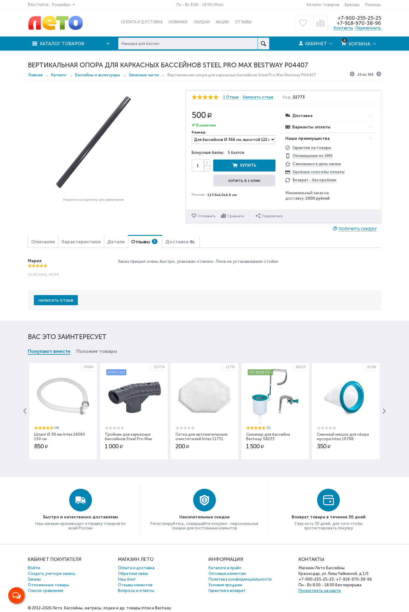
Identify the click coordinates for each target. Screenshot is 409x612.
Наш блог (127, 579)
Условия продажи (225, 585)
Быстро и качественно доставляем (80, 517)
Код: (287, 97)
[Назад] (352, 75)
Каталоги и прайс (224, 568)
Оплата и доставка (136, 568)
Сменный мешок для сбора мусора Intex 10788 (343, 436)
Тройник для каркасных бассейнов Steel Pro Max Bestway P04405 (128, 439)
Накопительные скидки (204, 517)
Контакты (343, 28)
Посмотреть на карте (320, 590)
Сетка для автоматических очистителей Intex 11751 (201, 436)
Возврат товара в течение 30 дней (329, 517)
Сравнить (235, 216)
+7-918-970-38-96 (359, 23)
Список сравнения (45, 590)
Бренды (352, 4)
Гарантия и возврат (227, 590)
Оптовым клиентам (227, 573)
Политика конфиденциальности (240, 579)
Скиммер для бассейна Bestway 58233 (268, 436)
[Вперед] (378, 75)
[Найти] (263, 43)
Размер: (199, 132)
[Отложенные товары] (303, 23)
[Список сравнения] (320, 23)
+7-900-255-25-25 (359, 18)
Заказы (34, 579)
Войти (34, 568)
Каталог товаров (323, 4)
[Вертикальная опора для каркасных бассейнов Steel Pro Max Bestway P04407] (93, 143)
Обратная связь (133, 573)
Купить (248, 165)
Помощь (373, 4)
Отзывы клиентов (135, 585)
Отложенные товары (48, 585)
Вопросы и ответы (136, 590)
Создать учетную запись (51, 573)
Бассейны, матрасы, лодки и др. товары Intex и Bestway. (118, 608)
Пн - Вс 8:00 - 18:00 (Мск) (199, 4)
